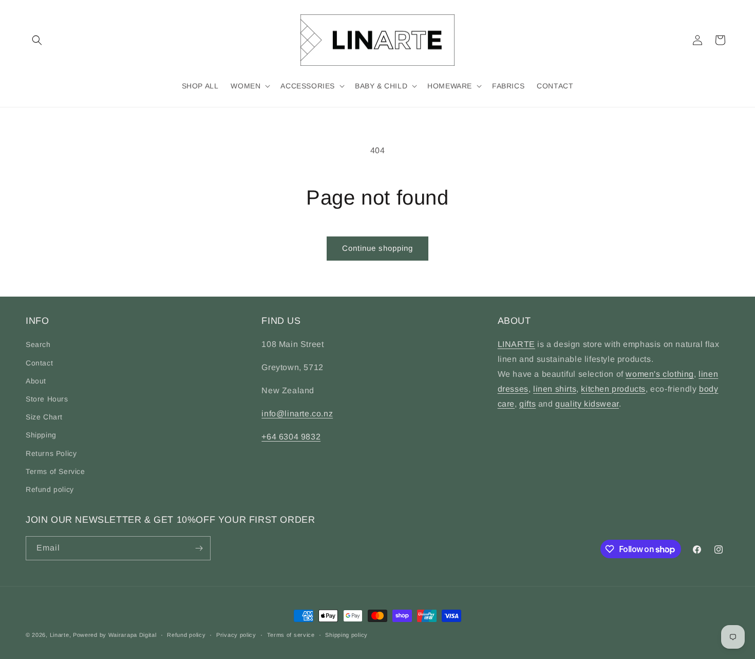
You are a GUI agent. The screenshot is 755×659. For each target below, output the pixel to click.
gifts (527, 403)
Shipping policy (346, 635)
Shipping (41, 435)
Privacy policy (236, 635)
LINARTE (516, 344)
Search (38, 344)
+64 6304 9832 (290, 436)
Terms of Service (55, 471)
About (36, 381)
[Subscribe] (198, 548)
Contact (39, 363)
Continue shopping (377, 248)
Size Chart (44, 417)
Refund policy (50, 489)
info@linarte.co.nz (297, 413)
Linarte (59, 635)
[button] (37, 40)
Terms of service (291, 635)
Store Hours (47, 399)
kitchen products (613, 389)
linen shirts (554, 389)
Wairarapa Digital (132, 635)
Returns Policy (51, 453)
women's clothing (660, 374)
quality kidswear (587, 403)
